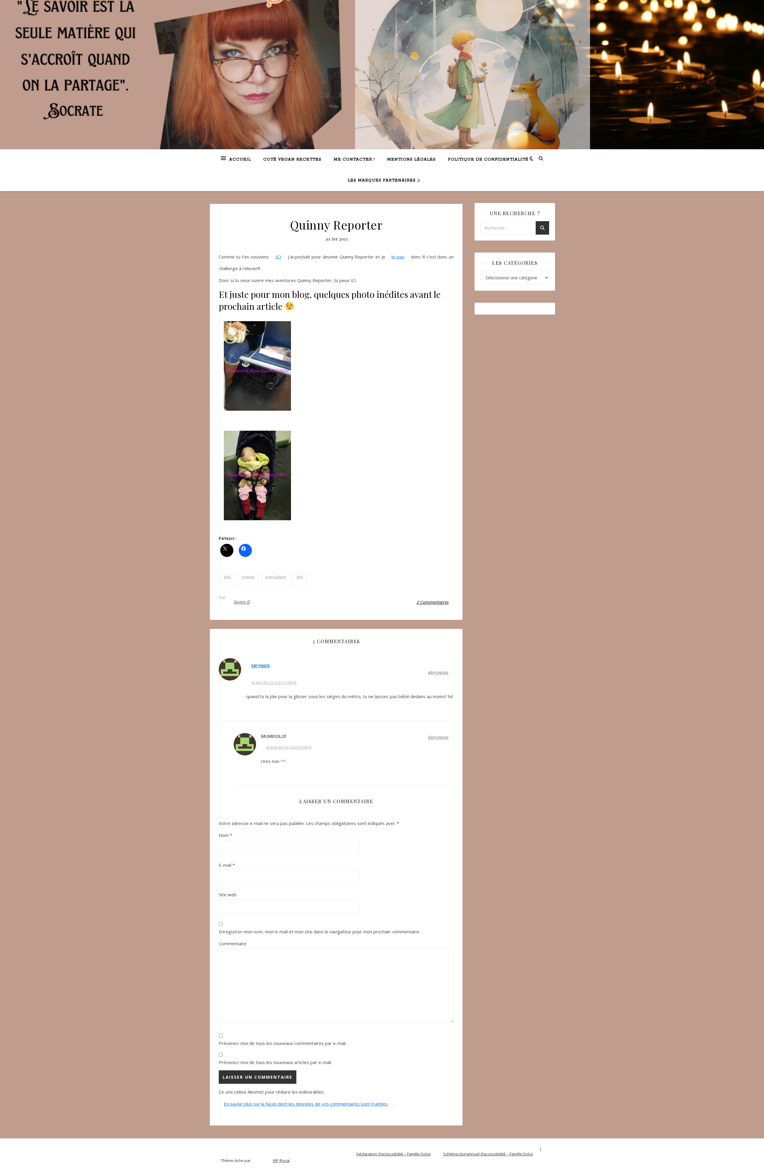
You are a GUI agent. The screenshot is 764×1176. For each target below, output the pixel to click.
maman (248, 576)
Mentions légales (411, 159)
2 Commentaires (433, 602)
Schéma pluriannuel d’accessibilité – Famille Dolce (488, 1154)
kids (227, 576)
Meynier (260, 666)
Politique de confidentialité (488, 159)
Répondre (438, 672)
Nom (225, 835)
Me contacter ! (354, 159)
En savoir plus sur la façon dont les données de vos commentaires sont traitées (306, 1104)
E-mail (227, 865)
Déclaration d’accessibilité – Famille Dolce (393, 1154)
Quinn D (242, 602)
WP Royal (281, 1160)
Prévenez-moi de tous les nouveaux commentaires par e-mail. (282, 1043)
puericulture (275, 576)
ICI (278, 257)
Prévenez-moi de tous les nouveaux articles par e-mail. (275, 1062)
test (300, 576)
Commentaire (233, 943)
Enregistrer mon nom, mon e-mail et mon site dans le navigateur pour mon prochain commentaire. (319, 932)
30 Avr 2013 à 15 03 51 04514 (273, 682)
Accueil (240, 159)
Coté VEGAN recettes (292, 159)
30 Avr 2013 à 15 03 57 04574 (288, 747)
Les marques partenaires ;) (384, 180)
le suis (398, 257)
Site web (228, 895)
